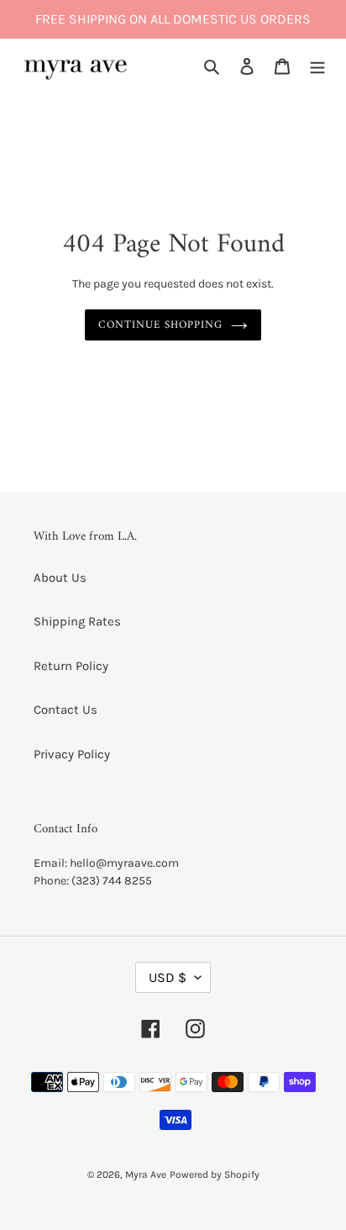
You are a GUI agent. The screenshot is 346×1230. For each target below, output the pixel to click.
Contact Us (65, 709)
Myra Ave (145, 1174)
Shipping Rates (77, 621)
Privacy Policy (72, 754)
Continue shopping (160, 325)
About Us (60, 577)
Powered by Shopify (215, 1174)
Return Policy (71, 665)
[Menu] (317, 66)
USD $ (167, 977)
